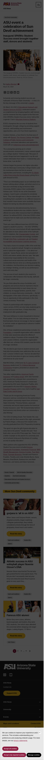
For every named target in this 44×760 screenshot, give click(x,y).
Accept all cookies (10, 748)
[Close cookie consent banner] (39, 732)
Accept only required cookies (14, 755)
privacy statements (20, 740)
